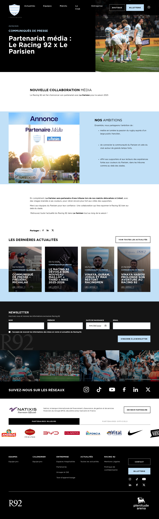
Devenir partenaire (137, 410)
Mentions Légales (112, 462)
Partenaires (61, 467)
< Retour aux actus (15, 17)
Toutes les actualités (89, 462)
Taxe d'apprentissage (65, 478)
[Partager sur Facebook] (43, 230)
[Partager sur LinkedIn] (48, 230)
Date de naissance (95, 320)
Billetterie (139, 471)
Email (115, 320)
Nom (11, 320)
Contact (139, 462)
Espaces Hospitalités (65, 462)
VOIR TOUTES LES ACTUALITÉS (133, 240)
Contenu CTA (104, 174)
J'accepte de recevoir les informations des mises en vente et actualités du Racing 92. (46, 332)
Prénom (51, 320)
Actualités (29, 6)
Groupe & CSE (62, 472)
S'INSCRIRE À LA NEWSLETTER (134, 339)
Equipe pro (13, 462)
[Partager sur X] (53, 230)
